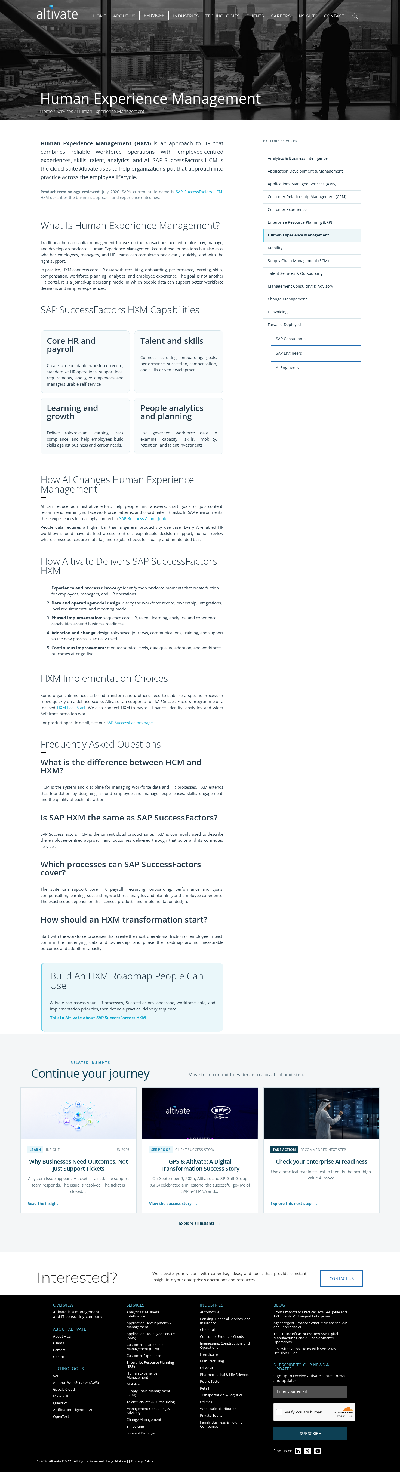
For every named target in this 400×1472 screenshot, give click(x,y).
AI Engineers (287, 367)
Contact (334, 16)
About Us (124, 16)
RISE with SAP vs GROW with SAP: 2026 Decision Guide (304, 1350)
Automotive (209, 1312)
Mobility (275, 247)
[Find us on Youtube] (317, 1451)
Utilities (206, 1401)
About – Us (62, 1336)
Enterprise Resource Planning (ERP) (300, 222)
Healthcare (209, 1354)
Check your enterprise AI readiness (321, 1161)
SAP (56, 1375)
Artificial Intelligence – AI (72, 1409)
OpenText (61, 1416)
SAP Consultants (291, 338)
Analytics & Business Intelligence (298, 158)
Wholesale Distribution (218, 1408)
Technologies (222, 16)
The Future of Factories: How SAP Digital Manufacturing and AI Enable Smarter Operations (305, 1337)
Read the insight (45, 1203)
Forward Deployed (284, 324)
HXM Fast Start (71, 707)
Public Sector (210, 1381)
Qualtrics (60, 1402)
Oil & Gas (207, 1367)
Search (355, 16)
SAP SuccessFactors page (129, 722)
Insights (307, 16)
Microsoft (61, 1396)
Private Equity (211, 1415)
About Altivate (69, 1329)
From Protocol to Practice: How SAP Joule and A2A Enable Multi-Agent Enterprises (310, 1314)
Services (154, 15)
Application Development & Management (305, 171)
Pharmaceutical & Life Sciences (224, 1374)
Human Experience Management (298, 235)
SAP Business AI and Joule (143, 518)
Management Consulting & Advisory (300, 286)
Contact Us (342, 1278)
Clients (255, 16)
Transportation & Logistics (221, 1395)
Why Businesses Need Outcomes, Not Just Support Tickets (78, 1164)
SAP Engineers (289, 353)
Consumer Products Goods (222, 1336)
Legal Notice (116, 1461)
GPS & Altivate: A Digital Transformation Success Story (200, 1164)
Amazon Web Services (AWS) (76, 1382)
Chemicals (208, 1329)
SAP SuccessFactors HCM (199, 191)
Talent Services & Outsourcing (295, 273)
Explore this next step (294, 1203)
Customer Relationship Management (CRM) (307, 196)
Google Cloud (64, 1389)
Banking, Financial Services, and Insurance (225, 1320)
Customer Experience (287, 209)
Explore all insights (200, 1223)
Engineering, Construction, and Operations (225, 1345)
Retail (204, 1388)
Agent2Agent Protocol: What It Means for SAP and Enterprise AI (310, 1324)
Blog (279, 1305)
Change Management (287, 299)
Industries (186, 16)
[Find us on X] (307, 1451)
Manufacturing (212, 1361)
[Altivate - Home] (57, 12)
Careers (281, 16)
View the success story (173, 1203)
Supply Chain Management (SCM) (298, 260)
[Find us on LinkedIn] (298, 1451)
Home (99, 16)
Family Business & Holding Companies (221, 1424)
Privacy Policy (142, 1461)
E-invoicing (278, 311)
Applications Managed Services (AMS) (302, 183)
